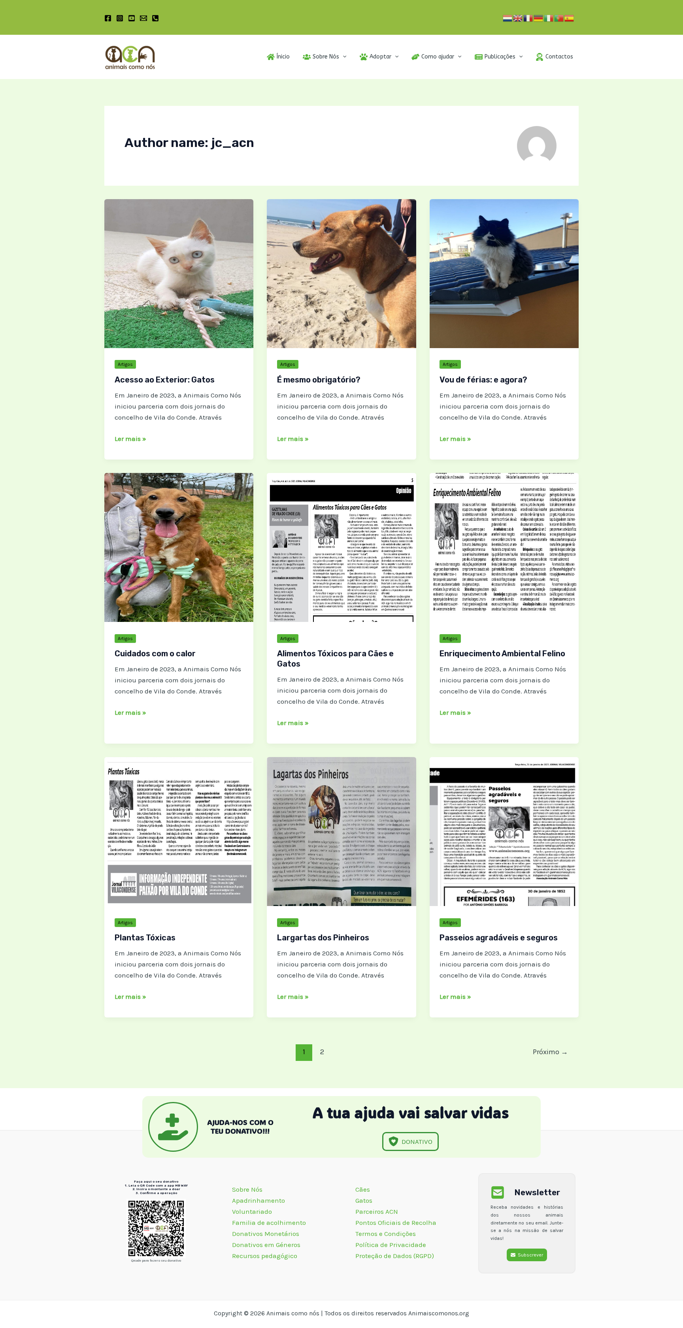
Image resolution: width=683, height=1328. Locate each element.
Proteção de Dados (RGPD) (394, 1256)
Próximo (550, 1051)
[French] (528, 17)
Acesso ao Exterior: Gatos (165, 379)
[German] (539, 17)
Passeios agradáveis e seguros (499, 937)
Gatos (363, 1200)
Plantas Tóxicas (145, 937)
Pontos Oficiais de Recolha (395, 1222)
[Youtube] (131, 18)
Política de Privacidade (390, 1245)
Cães (362, 1189)
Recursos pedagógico (264, 1256)
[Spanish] (569, 17)
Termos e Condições (385, 1234)
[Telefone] (155, 18)
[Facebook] (107, 18)
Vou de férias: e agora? (483, 379)
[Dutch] (508, 17)
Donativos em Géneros (267, 1245)
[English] (518, 17)
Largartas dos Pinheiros (323, 937)
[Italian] (549, 17)
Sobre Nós (248, 1189)
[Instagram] (119, 18)
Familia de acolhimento (270, 1222)
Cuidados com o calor (155, 653)
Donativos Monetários (266, 1234)
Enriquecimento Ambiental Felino (502, 653)
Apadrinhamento (258, 1200)
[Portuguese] (559, 17)
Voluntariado (252, 1211)
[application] (342, 57)
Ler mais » (130, 439)
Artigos (125, 364)
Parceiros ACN (377, 1211)
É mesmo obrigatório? (318, 379)
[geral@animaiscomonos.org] (143, 18)
